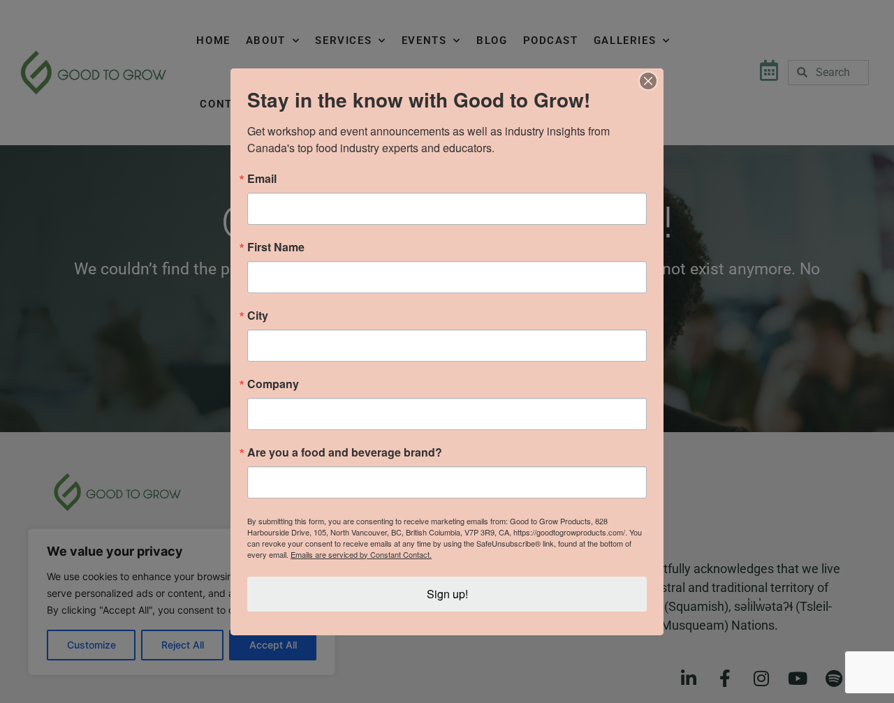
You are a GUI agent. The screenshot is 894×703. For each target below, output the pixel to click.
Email (262, 178)
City (257, 315)
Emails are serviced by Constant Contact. (361, 554)
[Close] (648, 81)
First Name (276, 247)
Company (273, 384)
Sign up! (447, 594)
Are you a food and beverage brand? (344, 452)
